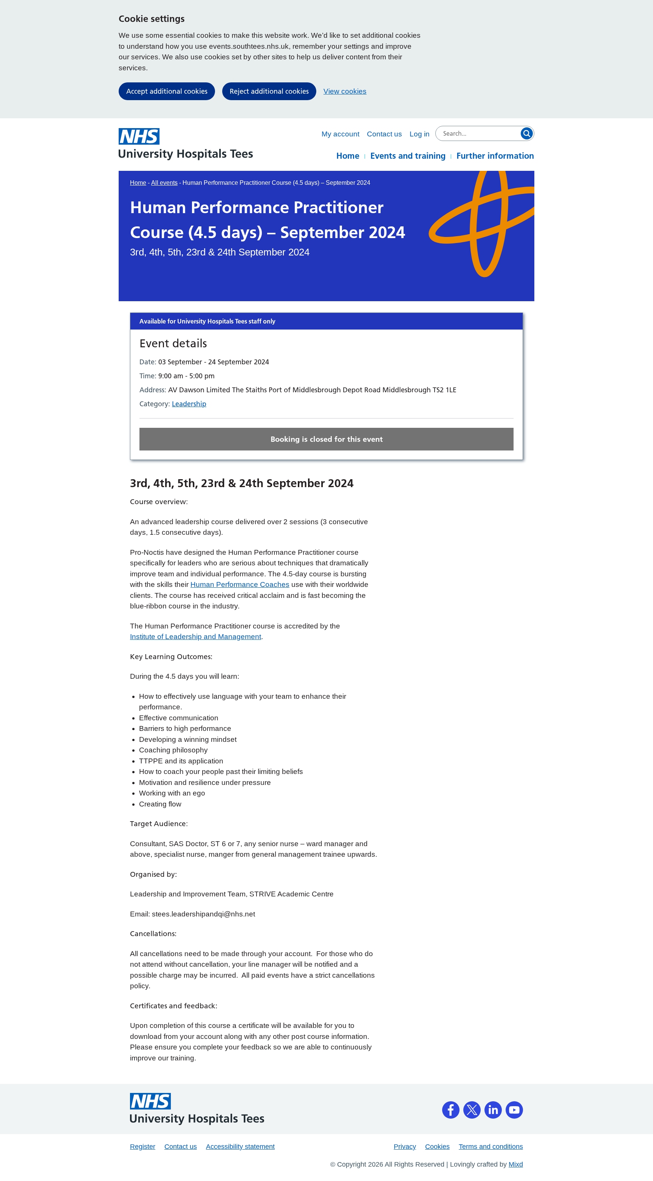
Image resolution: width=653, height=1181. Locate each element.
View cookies (345, 91)
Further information (495, 155)
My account (340, 134)
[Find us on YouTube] (514, 1107)
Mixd (516, 1164)
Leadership (189, 403)
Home (347, 155)
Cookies (437, 1146)
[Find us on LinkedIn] (493, 1107)
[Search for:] (484, 133)
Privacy (405, 1146)
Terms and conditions (491, 1146)
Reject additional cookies (269, 91)
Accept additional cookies (166, 91)
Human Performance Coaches (239, 584)
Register (142, 1146)
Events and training (408, 155)
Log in (420, 134)
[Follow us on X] (472, 1107)
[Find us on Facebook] (451, 1107)
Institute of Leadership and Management (195, 637)
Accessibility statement (240, 1146)
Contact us (384, 134)
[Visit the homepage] (186, 144)
